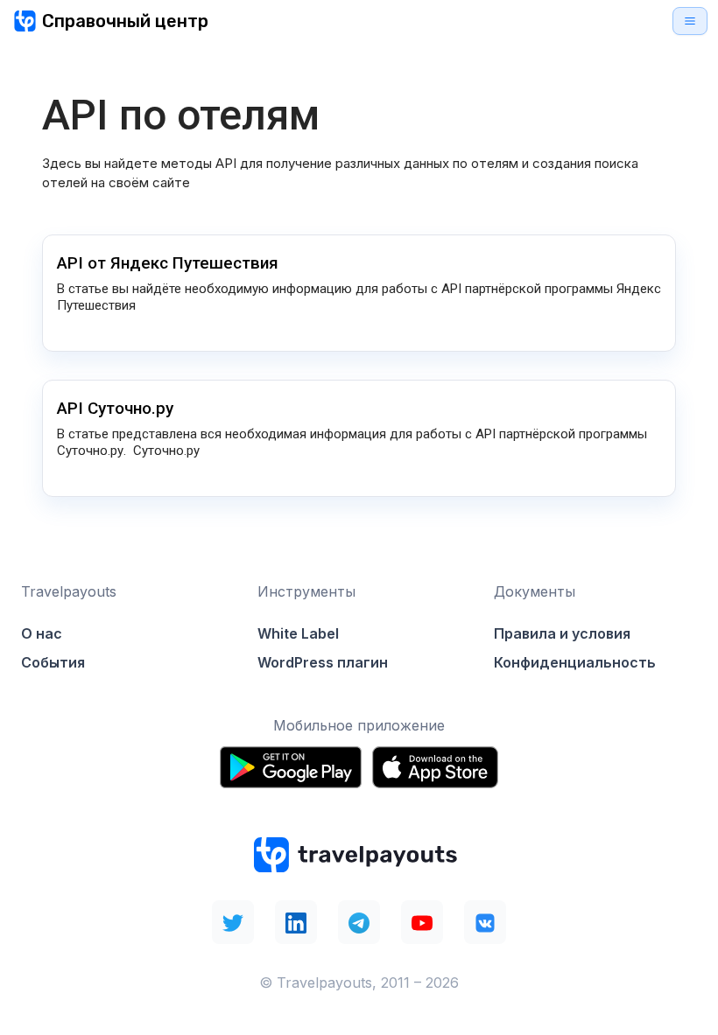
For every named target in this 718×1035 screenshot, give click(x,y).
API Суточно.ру (115, 408)
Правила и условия (562, 633)
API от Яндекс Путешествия (167, 263)
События (53, 662)
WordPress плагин (322, 662)
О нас (41, 633)
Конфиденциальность (575, 662)
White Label (298, 633)
